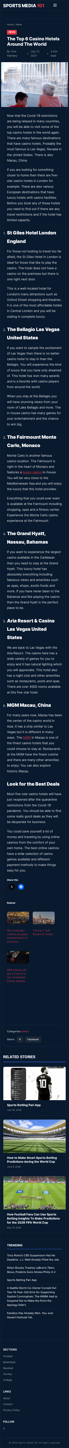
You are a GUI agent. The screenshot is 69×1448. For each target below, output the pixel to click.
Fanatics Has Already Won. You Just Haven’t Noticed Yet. (30, 1315)
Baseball (8, 1368)
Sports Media (23, 5)
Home (10, 24)
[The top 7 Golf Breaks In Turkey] (44, 918)
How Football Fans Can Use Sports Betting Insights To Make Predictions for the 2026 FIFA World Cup (33, 1218)
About (6, 1398)
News (19, 24)
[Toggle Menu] (55, 5)
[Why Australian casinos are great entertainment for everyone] (18, 918)
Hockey (7, 1374)
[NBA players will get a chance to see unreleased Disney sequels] (18, 957)
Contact (8, 1404)
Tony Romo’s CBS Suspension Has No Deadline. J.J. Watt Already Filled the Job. (33, 1257)
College (7, 1379)
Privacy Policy (11, 1410)
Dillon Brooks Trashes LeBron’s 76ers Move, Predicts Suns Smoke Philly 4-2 (31, 1270)
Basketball (9, 1362)
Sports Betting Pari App (24, 1105)
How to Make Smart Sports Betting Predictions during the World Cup (32, 1160)
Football (7, 1356)
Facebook (33, 1039)
